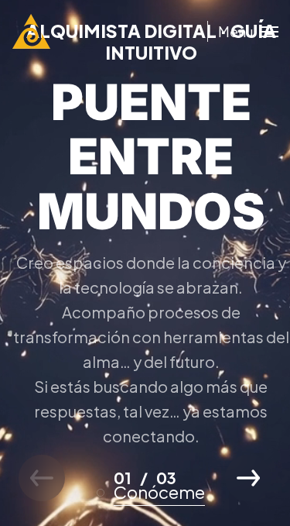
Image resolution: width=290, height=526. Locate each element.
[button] (248, 478)
